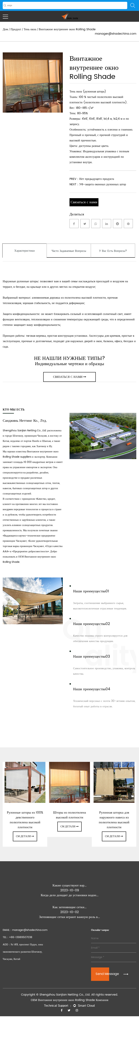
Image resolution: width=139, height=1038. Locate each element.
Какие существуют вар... (69, 885)
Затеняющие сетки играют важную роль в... (69, 917)
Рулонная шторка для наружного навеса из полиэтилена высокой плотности (114, 820)
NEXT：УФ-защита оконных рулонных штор (98, 184)
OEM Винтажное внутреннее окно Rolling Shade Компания (69, 1000)
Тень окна (30, 29)
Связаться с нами (84, 202)
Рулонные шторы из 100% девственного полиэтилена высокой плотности (25, 820)
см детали (23, 836)
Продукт (15, 29)
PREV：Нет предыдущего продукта (92, 179)
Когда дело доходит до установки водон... (69, 895)
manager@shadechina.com (115, 33)
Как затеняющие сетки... (69, 907)
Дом (5, 29)
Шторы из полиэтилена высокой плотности (69, 815)
